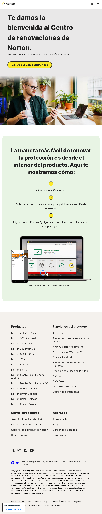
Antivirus (58, 333)
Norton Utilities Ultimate (24, 388)
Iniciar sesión (60, 435)
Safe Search (60, 381)
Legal (55, 501)
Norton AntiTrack (21, 364)
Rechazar (17, 509)
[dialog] (13, 507)
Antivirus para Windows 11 (67, 352)
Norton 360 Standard (23, 338)
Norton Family (19, 369)
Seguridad (78, 501)
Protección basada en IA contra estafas (71, 340)
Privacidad (65, 501)
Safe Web (58, 376)
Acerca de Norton (63, 419)
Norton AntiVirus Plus (23, 333)
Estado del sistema (52, 505)
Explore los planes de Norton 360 (30, 65)
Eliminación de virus (64, 357)
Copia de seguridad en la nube (70, 370)
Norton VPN (18, 359)
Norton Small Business (24, 398)
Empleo (47, 501)
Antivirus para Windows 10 (68, 346)
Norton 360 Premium (23, 348)
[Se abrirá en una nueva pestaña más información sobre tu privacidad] (21, 505)
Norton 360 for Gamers (24, 354)
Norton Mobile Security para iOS (29, 383)
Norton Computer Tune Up (26, 424)
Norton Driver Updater (24, 393)
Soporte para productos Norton (29, 429)
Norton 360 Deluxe (22, 343)
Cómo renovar (19, 435)
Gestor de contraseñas (66, 391)
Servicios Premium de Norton (28, 419)
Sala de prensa (34, 501)
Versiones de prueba (65, 429)
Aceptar (9, 509)
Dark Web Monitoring (65, 386)
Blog (55, 424)
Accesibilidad (34, 505)
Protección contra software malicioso (68, 364)
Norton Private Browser (24, 404)
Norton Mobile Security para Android (27, 376)
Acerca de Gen (17, 501)
